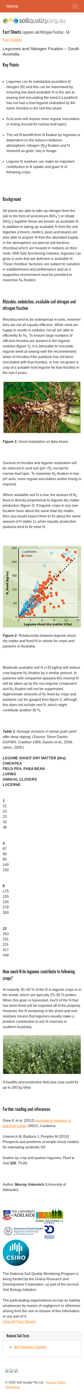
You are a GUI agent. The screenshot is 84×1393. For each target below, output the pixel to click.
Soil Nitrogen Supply (30, 1347)
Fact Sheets (12, 40)
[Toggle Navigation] (75, 6)
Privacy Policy (55, 1382)
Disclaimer (12, 1387)
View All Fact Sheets (19, 1322)
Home (12, 6)
